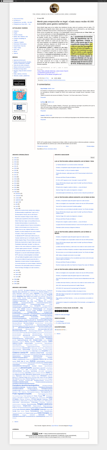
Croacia (14, 309)
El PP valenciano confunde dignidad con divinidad (27, 255)
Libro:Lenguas (41, 371)
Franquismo (44, 341)
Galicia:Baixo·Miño (38, 343)
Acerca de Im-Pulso (18, 18)
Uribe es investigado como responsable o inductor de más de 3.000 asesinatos (74, 203)
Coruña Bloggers (60, 321)
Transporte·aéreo (48, 411)
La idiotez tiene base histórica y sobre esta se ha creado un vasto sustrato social (75, 246)
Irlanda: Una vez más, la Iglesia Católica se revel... (27, 229)
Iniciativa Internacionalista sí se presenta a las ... (26, 223)
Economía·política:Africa (46, 318)
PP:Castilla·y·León (34, 397)
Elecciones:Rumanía (48, 334)
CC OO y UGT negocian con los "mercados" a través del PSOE (71, 180)
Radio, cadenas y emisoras (20, 73)
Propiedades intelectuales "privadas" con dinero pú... (27, 244)
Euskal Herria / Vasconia (19, 45)
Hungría (28, 359)
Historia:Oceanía (49, 356)
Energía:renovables (39, 338)
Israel (18, 361)
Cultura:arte (29, 309)
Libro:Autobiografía (33, 369)
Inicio (67, 146)
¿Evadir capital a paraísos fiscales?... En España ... (27, 248)
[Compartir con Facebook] (59, 78)
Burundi (43, 296)
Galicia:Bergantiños (16, 344)
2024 (15, 159)
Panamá (37, 379)
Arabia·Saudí (26, 293)
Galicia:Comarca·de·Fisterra (31, 344)
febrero (17, 274)
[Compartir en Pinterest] (60, 78)
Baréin (33, 295)
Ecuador (47, 321)
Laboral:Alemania (48, 366)
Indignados (35, 359)
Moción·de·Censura (27, 375)
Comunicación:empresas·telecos (44, 302)
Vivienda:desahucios (30, 416)
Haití (40, 354)
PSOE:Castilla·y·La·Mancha (27, 400)
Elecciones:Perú (27, 334)
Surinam (22, 411)
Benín (40, 295)
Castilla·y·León (41, 298)
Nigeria (41, 377)
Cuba (18, 309)
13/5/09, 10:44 (51, 88)
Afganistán (14, 291)
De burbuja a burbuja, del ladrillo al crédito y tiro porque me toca (71, 291)
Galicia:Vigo (35, 351)
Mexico (50, 374)
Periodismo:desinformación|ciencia (44, 382)
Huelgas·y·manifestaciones (18, 359)
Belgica (36, 295)
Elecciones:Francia (30, 329)
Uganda (35, 413)
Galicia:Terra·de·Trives (27, 351)
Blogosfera (20, 296)
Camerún (14, 298)
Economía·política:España (44, 320)
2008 (15, 279)
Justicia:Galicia (48, 363)
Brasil (35, 296)
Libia (27, 369)
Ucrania (31, 413)
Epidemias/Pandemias (23, 340)
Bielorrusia (44, 295)
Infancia (41, 359)
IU (24, 361)
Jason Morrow (54, 425)
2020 (15, 168)
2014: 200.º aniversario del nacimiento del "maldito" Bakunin (70, 285)
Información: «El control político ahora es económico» (28, 265)
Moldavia (33, 375)
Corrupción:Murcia (35, 307)
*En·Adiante (14, 290)
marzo (17, 272)
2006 (15, 283)
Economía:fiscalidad (18, 316)
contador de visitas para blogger (62, 314)
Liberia (22, 369)
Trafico (41, 411)
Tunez (24, 413)
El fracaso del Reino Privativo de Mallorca (66, 177)
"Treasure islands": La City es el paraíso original (67, 170)
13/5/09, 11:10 (50, 102)
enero (16, 276)
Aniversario (19, 293)
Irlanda (50, 359)
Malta (13, 374)
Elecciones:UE (26, 335)
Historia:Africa (49, 354)
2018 (15, 172)
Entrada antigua (90, 146)
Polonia (35, 396)
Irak (45, 359)
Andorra (50, 291)
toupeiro (43, 115)
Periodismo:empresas (18, 387)
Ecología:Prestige (48, 312)
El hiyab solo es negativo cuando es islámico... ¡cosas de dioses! (71, 187)
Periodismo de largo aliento (20, 68)
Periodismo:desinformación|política (25, 385)
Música (17, 377)
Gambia (39, 351)
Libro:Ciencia (49, 369)
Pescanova (15, 392)
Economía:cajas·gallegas (30, 315)
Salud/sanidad (48, 407)
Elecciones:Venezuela (37, 335)
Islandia (14, 361)
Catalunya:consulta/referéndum (19, 299)
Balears (24, 295)
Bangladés (28, 295)
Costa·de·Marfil (43, 307)
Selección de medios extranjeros (21, 65)
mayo (16, 208)
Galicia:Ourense (48, 347)
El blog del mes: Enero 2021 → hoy (22, 24)
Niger (38, 377)
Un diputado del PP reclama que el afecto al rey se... (27, 235)
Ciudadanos (49, 301)
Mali (51, 372)
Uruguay (24, 414)
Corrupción (37, 306)
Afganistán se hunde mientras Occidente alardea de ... (28, 261)
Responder (43, 97)
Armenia (46, 293)
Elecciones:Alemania (17, 323)
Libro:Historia (34, 371)
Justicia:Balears (15, 362)
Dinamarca (28, 310)
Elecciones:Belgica (48, 323)
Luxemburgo (37, 372)
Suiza (18, 411)
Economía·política (33, 318)
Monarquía (43, 376)
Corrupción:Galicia (16, 307)
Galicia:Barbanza (48, 343)
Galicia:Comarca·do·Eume (33, 346)
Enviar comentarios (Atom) (50, 148)
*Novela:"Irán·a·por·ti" (41, 290)
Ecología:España (16, 312)
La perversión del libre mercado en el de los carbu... (27, 250)
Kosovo (40, 366)
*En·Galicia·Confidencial (29, 290)
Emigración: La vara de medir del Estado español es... (28, 252)
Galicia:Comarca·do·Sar (47, 346)
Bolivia (28, 296)
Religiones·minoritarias (17, 407)
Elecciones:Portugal (37, 334)
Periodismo (21, 380)
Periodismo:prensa (46, 388)
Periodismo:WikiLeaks (44, 390)
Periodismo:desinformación (20, 382)
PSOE (50, 399)
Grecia (14, 354)
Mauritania (43, 374)
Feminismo (22, 341)
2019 (15, 170)
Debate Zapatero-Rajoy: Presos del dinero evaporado (27, 240)
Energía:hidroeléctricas (17, 338)
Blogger (70, 425)
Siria (51, 409)
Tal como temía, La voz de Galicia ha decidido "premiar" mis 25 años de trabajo (74, 209)
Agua (29, 291)
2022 (15, 164)
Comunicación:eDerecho (27, 302)
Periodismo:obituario (32, 388)
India (31, 359)
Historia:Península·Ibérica (19, 357)
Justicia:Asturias (49, 361)
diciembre (17, 193)
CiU (45, 301)
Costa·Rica (50, 307)
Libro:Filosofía (26, 371)
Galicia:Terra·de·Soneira (17, 351)
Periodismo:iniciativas (32, 387)
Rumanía (29, 407)
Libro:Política (28, 372)
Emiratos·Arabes (15, 337)
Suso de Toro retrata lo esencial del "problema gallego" (69, 206)
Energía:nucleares (29, 338)
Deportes (22, 310)
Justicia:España (31, 362)
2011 (15, 187)
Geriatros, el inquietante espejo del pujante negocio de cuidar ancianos (72, 167)
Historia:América (16, 356)
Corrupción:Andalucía (47, 305)
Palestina (32, 379)
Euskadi (45, 80)
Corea (31, 305)
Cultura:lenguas (37, 309)
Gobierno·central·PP (20, 353)
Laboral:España (26, 368)
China (31, 301)
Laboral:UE (42, 368)
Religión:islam (27, 406)
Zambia (50, 416)
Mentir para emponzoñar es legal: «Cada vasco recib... (28, 242)
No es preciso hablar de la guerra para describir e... (27, 259)
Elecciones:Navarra (48, 332)
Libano (18, 369)
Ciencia (40, 301)
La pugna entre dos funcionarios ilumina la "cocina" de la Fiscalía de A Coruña (74, 224)
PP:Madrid (15, 399)
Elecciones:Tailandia (16, 335)
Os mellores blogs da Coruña (63, 323)
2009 (15, 191)
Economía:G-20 (48, 316)
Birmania (14, 296)
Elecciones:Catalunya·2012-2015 (20, 326)
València (16, 53)
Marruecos (29, 374)
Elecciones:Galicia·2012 (19, 330)
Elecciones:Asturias (39, 323)
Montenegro (50, 375)
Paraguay (50, 379)
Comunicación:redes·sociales (37, 304)
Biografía (49, 295)
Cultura (23, 309)
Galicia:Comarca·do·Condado (18, 346)
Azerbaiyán (19, 295)
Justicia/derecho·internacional (21, 366)
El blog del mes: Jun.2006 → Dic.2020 (23, 22)
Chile (28, 301)
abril (16, 270)
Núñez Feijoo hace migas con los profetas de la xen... (28, 221)
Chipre (35, 301)
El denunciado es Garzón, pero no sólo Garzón (26, 214)
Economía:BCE (16, 315)
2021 (15, 166)
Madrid (48, 372)
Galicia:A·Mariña (29, 343)
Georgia (50, 351)
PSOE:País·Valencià (16, 404)
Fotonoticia (32, 341)
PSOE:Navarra (49, 402)
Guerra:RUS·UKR (26, 354)
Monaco (38, 375)
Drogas (34, 310)
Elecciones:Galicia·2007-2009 (45, 329)
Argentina (36, 293)
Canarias (24, 298)
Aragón (15, 32)
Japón (27, 361)
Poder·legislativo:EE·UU (46, 392)
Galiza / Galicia (17, 47)
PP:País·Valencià (36, 399)
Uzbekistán (32, 414)
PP (44, 396)
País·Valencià (15, 379)
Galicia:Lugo (34, 347)
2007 (15, 281)
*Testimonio (49, 290)
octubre (17, 197)
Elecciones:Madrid (32, 332)
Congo (50, 304)
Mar (24, 374)
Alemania (41, 291)
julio (16, 204)
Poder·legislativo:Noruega (17, 396)
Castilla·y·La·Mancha (32, 298)
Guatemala (18, 354)
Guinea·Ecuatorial (34, 354)
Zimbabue (14, 418)
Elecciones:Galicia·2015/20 (35, 330)
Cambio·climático (48, 296)
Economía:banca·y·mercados (21, 313)
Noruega (46, 377)
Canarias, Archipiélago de (20, 38)
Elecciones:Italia (24, 332)
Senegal (14, 409)
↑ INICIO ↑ (16, 421)
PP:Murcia (22, 399)
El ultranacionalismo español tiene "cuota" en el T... (27, 212)
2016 (15, 176)
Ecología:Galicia (32, 312)
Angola (14, 293)
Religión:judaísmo (37, 405)
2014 (15, 181)
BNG (25, 296)
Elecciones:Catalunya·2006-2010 (44, 324)
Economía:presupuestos (19, 318)
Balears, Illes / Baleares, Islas (21, 36)
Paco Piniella (44, 88)
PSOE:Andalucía (16, 400)
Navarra (30, 377)
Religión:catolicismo (44, 404)
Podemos (24, 392)
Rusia (33, 407)
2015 (15, 179)
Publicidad (23, 404)
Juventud (34, 366)
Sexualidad (35, 409)
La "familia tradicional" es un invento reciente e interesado (69, 164)
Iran (48, 359)
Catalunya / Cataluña (19, 42)
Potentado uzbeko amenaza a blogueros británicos (68, 227)
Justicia (32, 361)
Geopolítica (45, 351)
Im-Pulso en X (17, 20)
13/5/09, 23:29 (48, 115)
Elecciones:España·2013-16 (26, 327)
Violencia (50, 414)
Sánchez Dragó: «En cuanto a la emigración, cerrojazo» (69, 190)
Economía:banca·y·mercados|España (41, 313)
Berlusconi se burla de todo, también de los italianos (27, 210)
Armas (41, 293)
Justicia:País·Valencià (47, 364)
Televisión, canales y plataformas (21, 75)
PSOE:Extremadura (25, 402)
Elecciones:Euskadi (17, 329)
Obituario (50, 377)
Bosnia (32, 296)
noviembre (18, 195)
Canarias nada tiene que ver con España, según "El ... (28, 238)
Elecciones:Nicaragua (16, 334)
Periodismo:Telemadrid (25, 390)
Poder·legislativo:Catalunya (33, 392)
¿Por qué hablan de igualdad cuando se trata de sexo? (28, 257)
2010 (15, 189)
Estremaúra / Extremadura (20, 44)
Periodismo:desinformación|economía (56, 80)
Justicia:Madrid (16, 364)
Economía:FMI (34, 316)
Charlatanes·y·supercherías (19, 301)
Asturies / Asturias (18, 34)
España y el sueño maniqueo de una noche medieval (27, 231)
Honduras (50, 357)
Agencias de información (19, 60)
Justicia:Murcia (31, 364)
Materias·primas (36, 374)
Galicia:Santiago (26, 349)
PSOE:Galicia (34, 402)
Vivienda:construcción (18, 416)
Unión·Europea (43, 413)
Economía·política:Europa (20, 321)
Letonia (13, 369)
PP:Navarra (27, 399)
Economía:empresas (46, 315)
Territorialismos (34, 411)
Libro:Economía (17, 371)
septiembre (18, 200)
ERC (30, 340)
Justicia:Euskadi (39, 362)
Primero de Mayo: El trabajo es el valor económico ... (27, 267)
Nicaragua (34, 377)
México (13, 375)
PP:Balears (14, 397)
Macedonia (43, 372)
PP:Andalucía (49, 396)
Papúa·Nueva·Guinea (43, 379)
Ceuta (45, 299)
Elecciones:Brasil (29, 324)
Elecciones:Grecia (48, 330)
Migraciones (19, 375)
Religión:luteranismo (47, 405)
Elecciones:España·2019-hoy (45, 327)
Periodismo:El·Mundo (47, 385)
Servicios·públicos (25, 409)
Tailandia (27, 411)
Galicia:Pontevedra (16, 349)
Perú (51, 390)
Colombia (15, 302)
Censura (38, 299)
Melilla (46, 374)
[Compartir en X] (57, 78)
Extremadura (15, 341)
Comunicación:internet (18, 304)
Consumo (25, 305)
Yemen (47, 416)
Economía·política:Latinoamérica (36, 321)
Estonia (45, 340)
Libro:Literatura (48, 371)
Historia (43, 354)
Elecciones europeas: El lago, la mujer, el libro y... (27, 216)
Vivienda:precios (40, 416)
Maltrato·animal (18, 374)
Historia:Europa (37, 356)
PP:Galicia (49, 397)
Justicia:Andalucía (40, 361)
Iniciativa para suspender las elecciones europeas (27, 218)
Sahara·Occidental (39, 407)
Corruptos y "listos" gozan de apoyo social (25, 233)
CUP (44, 309)
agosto (17, 202)
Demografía (49, 309)
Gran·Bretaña (49, 352)
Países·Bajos (22, 379)
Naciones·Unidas (23, 377)
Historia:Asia (27, 356)
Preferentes (45, 399)
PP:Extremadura (42, 397)
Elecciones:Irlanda (16, 332)
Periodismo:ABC (29, 380)
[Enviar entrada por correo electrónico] (52, 78)
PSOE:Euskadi (15, 402)
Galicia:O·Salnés (41, 347)
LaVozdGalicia (49, 368)
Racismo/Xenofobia (31, 404)
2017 (15, 174)
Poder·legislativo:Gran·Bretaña (45, 394)
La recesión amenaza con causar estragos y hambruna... (28, 263)
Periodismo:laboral (17, 388)
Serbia (18, 409)
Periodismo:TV (34, 390)
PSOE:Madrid (42, 402)
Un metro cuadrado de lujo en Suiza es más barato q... (28, 225)
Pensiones (14, 380)
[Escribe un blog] (56, 78)
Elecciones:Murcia (40, 332)
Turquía (27, 413)
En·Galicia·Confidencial (29, 337)
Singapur (48, 409)
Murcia (15, 51)
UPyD (50, 413)
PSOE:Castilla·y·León (39, 400)
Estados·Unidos (37, 340)
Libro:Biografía (42, 369)
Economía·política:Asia (17, 320)
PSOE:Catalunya (48, 400)
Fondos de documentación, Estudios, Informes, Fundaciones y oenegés (22, 62)
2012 (15, 185)
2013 (15, 183)
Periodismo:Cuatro (48, 380)
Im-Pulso (43, 102)
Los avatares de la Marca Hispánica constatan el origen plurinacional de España (75, 249)
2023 (15, 162)
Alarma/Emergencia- (34, 291)
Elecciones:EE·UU (33, 326)
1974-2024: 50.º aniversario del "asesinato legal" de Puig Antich (71, 288)
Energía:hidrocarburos (45, 337)
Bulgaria (39, 296)
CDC (32, 299)
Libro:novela (14, 372)
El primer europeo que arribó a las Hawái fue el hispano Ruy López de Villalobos (75, 265)
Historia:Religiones (37, 357)
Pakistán (28, 379)
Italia (22, 361)
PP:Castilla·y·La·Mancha (23, 397)
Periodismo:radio (16, 390)
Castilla (15, 40)
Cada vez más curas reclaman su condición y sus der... (28, 246)
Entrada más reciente (42, 146)
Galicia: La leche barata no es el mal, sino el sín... (27, 227)
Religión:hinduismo (16, 405)
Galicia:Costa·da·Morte (17, 347)
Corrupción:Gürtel (26, 307)
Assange (50, 293)
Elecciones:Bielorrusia (16, 324)
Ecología (39, 310)
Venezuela (41, 415)
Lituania (33, 372)
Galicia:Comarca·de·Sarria (47, 344)
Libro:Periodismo (21, 372)
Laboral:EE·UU (15, 368)
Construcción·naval (17, 305)
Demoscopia (15, 310)
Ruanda (25, 407)
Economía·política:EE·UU (30, 320)
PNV (20, 392)
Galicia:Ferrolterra (26, 347)
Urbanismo (15, 415)
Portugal (40, 396)
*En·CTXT (20, 290)
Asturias (14, 295)
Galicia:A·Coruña (17, 343)
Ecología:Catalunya (47, 310)
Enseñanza (49, 338)
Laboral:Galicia (36, 368)
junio (16, 206)
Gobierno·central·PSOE (37, 353)
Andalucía (16, 31)
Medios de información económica (22, 67)
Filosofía (27, 341)
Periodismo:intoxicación (45, 387)
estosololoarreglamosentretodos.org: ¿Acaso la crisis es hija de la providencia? (74, 192)
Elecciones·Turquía (48, 335)
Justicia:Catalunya (23, 362)
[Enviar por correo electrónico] (54, 78)
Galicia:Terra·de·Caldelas (37, 349)
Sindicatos (43, 409)
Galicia (50, 341)
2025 (15, 157)
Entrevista (14, 340)
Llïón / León (16, 49)
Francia (38, 341)
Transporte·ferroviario (17, 413)
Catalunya (49, 298)
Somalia (14, 411)
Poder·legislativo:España (21, 394)
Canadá (19, 298)
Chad (51, 299)
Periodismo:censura (39, 380)
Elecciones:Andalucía (29, 323)
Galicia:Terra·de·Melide (47, 349)
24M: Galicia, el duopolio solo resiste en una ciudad (68, 255)
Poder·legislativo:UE (28, 396)
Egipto (50, 321)
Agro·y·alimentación (22, 291)
